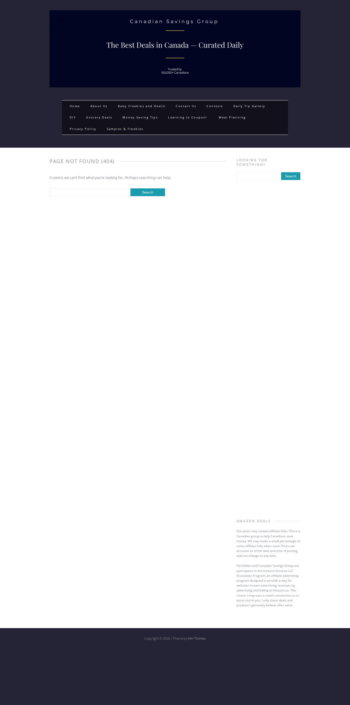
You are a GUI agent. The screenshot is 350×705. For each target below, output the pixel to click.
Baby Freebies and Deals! (142, 106)
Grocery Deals (99, 117)
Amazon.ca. (281, 590)
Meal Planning (232, 117)
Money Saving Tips (140, 117)
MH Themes (196, 638)
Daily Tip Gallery (249, 106)
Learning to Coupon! (188, 117)
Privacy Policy (83, 129)
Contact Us (186, 106)
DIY (73, 117)
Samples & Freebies (125, 129)
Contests (215, 106)
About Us (99, 106)
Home (75, 106)
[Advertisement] (268, 267)
